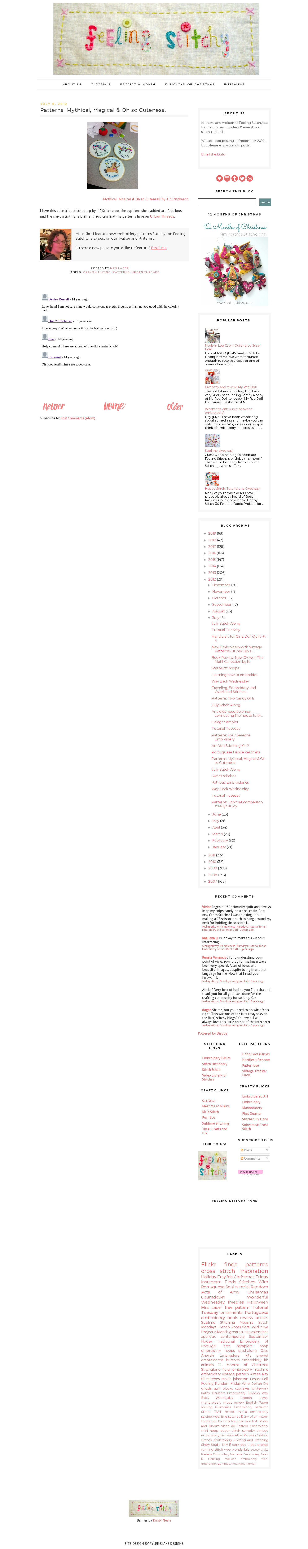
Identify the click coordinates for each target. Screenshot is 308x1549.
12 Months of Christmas (190, 84)
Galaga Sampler (225, 722)
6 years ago (257, 981)
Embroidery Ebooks (243, 1393)
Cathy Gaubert (213, 1393)
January (219, 847)
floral (246, 1327)
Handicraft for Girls (215, 1421)
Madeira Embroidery (215, 1454)
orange (262, 1445)
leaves (263, 1398)
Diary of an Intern (254, 1417)
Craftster (209, 1101)
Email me (159, 248)
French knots (229, 1327)
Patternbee (250, 1065)
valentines (259, 1332)
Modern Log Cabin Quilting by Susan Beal (233, 347)
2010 (212, 862)
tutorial (242, 1286)
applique (208, 1337)
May (216, 821)
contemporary (233, 1337)
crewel (262, 1355)
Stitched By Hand (255, 1119)
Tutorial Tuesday (226, 630)
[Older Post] (174, 410)
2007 (213, 881)
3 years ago (247, 929)
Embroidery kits (235, 1355)
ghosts (206, 1388)
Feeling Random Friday (221, 1384)
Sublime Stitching (215, 1123)
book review (240, 1317)
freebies (236, 1302)
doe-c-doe (248, 1445)
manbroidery (211, 1402)
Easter (255, 1379)
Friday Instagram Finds (234, 1279)
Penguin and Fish (244, 1421)
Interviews (234, 84)
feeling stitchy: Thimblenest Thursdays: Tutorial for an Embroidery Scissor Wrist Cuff (234, 928)
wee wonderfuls (236, 1449)
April (216, 827)
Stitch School (211, 1070)
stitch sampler (243, 1431)
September (222, 605)
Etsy (221, 1276)
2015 (212, 560)
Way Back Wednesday (230, 681)
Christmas (244, 1276)
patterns (121, 272)
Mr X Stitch (210, 1112)
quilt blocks (223, 1388)
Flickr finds (219, 1264)
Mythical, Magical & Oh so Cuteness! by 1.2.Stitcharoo (146, 199)
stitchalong (247, 1351)
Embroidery (251, 1102)
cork (235, 1445)
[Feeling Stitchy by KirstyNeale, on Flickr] (154, 1516)
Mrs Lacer (211, 1307)
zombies (224, 1463)
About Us (72, 84)
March (218, 834)
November (221, 592)
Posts (247, 1150)
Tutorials (101, 84)
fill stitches (210, 1379)
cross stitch (218, 1271)
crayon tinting (97, 272)
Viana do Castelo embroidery (244, 1426)
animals (207, 1365)
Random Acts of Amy (234, 1289)
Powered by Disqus (212, 1033)
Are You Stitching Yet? (230, 746)
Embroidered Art (255, 1096)
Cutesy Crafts (259, 1449)
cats (227, 1346)
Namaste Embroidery (245, 1454)
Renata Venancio (214, 957)
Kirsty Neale (162, 1520)
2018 (212, 540)
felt (230, 1276)
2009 (213, 868)
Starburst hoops (225, 668)
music (227, 1402)
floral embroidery (237, 1370)
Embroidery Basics (216, 1058)
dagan (206, 1010)
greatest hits (239, 1332)
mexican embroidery (240, 1458)
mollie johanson (234, 1379)
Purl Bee (208, 1118)
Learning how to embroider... (236, 675)
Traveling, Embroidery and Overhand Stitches (234, 690)
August (219, 611)
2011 (212, 855)
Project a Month (137, 84)
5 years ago (247, 949)
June (217, 814)
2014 (212, 566)
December (221, 585)
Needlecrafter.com (256, 1060)
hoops (229, 1351)
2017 (212, 547)
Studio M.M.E (221, 1445)
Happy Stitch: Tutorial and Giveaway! (232, 489)
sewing (206, 1417)
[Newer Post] (53, 410)
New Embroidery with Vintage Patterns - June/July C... (237, 649)
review (239, 1402)
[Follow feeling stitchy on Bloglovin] (250, 1174)
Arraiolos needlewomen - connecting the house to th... (237, 714)
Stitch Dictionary (214, 1064)
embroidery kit (255, 1360)
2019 (212, 533)
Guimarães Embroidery (233, 1407)
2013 (212, 573)
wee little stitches (226, 1417)
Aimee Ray (259, 1374)
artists (262, 1317)
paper (225, 1431)
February (220, 841)
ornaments (231, 1312)
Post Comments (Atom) (78, 418)
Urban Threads (162, 216)
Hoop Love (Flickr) (256, 1054)
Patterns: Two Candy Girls (233, 698)
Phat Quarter (252, 1114)
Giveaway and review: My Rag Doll (231, 387)
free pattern (237, 1307)
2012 (212, 579)
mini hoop (209, 1431)
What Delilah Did (255, 1384)
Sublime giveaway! (219, 451)
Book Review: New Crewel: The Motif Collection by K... (238, 660)
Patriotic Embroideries (230, 782)
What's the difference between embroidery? (228, 411)
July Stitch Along (226, 623)
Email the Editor (214, 154)
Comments (251, 1158)
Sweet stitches (224, 776)
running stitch (212, 1449)
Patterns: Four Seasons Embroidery (231, 737)
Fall (265, 1379)
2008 (213, 875)
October (219, 598)
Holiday (208, 1276)
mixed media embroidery (246, 1412)
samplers (244, 1346)
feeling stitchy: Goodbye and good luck (225, 981)
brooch (246, 1398)
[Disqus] (114, 344)
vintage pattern (235, 1374)
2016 (212, 553)
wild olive (260, 1327)
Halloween (257, 1302)
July (216, 618)
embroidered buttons (220, 1360)
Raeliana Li (210, 938)
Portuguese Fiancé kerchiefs (236, 752)
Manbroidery (252, 1108)
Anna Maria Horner (243, 1463)
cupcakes (242, 1388)
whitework (260, 1388)
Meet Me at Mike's (215, 1106)
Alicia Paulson (245, 1435)
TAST (217, 1412)
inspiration (253, 1271)
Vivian (206, 907)
